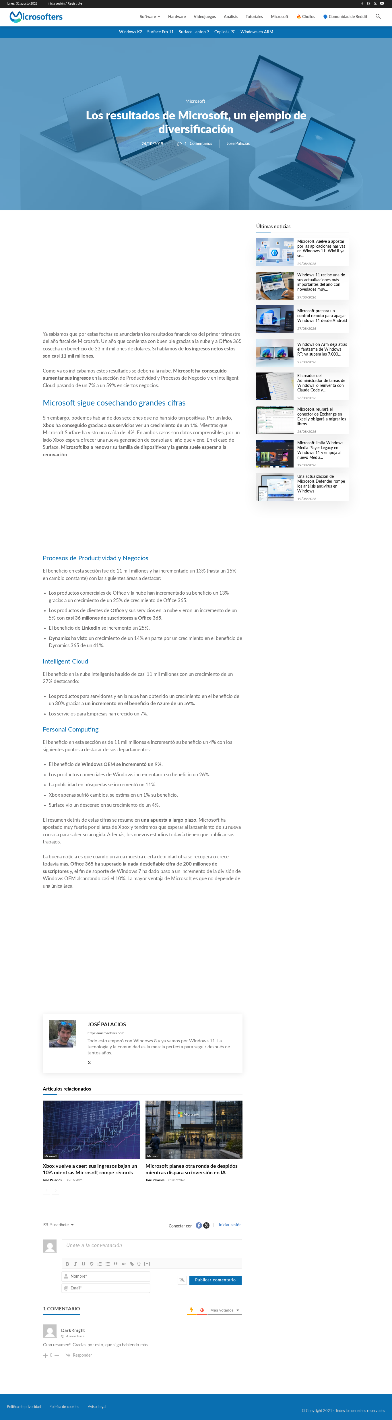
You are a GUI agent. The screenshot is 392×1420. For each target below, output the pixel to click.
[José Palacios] (65, 1043)
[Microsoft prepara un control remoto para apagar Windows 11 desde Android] (274, 319)
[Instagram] (369, 4)
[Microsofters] (48, 16)
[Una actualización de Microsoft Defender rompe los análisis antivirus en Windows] (274, 487)
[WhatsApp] (162, 230)
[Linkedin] (175, 230)
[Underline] (83, 1263)
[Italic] (75, 1263)
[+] (147, 1263)
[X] (375, 4)
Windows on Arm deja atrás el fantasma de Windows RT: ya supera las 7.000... (322, 349)
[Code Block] (124, 1263)
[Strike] (92, 1263)
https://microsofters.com (106, 1033)
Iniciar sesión (230, 1225)
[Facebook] (362, 4)
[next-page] (55, 1190)
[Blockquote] (116, 1263)
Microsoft (195, 101)
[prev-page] (46, 1190)
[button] (378, 17)
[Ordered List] (100, 1263)
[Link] (132, 1263)
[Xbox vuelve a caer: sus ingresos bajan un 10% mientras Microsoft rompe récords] (91, 1130)
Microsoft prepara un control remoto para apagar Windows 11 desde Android (322, 316)
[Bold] (67, 1263)
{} (139, 1263)
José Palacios (238, 144)
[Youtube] (382, 4)
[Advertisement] (142, 284)
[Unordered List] (108, 1263)
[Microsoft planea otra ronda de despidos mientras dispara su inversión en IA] (193, 1130)
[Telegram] (188, 230)
